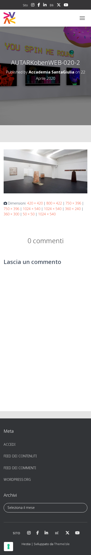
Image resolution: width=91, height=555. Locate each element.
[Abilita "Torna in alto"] (81, 545)
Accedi (10, 444)
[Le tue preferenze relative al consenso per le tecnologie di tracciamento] (8, 546)
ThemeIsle (62, 544)
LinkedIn (45, 5)
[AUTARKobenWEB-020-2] (45, 171)
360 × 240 (73, 208)
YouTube (66, 5)
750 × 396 (73, 203)
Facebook (39, 5)
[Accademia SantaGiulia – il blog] (24, 18)
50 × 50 (28, 214)
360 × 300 (11, 214)
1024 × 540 (31, 208)
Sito (25, 5)
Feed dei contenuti (20, 456)
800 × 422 (54, 203)
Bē (52, 5)
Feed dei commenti (20, 468)
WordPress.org (17, 479)
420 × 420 (35, 203)
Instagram (32, 5)
